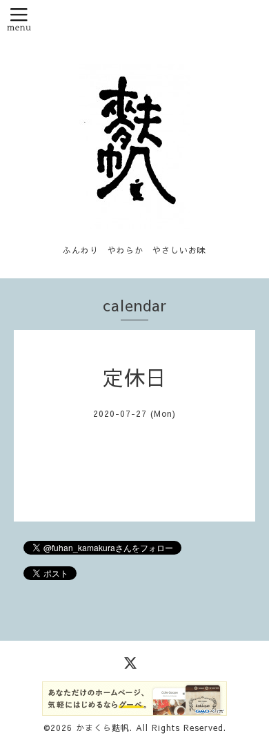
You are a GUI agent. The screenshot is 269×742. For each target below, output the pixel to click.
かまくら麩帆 (103, 727)
